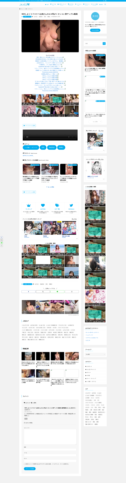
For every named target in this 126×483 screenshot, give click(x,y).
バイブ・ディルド (63, 327)
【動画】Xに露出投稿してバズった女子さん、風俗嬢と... (49, 61)
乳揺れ (43, 332)
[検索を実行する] (104, 43)
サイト (25, 458)
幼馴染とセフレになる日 (93, 176)
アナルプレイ (62, 325)
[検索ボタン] (105, 4)
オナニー (89, 372)
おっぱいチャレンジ (91, 369)
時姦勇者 (45, 236)
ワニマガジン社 (91, 177)
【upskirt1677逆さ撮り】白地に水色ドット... (49, 66)
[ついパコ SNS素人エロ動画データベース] (24, 4)
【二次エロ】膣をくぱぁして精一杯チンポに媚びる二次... (50, 81)
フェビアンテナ (89, 335)
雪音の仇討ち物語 (66, 236)
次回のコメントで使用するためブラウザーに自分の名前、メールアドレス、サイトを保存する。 (47, 464)
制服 (72, 332)
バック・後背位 (27, 330)
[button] (28, 291)
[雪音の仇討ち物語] (71, 228)
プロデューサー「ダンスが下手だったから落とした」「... (50, 85)
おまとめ (88, 340)
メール (25, 452)
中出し (30, 332)
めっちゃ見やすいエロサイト (92, 332)
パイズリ (36, 330)
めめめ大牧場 (45, 237)
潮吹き (58, 337)
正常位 (51, 337)
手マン (24, 337)
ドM (49, 327)
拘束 (31, 337)
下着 (24, 332)
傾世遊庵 (64, 237)
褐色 (74, 337)
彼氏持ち (67, 334)
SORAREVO (26, 237)
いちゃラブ (25, 325)
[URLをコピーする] (72, 291)
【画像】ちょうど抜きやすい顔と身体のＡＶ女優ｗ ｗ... (49, 70)
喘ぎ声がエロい (40, 334)
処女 (66, 332)
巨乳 (45, 16)
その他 (88, 375)
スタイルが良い (40, 327)
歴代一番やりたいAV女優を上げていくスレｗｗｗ (50, 57)
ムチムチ (66, 330)
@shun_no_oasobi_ (28, 155)
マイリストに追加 (30, 125)
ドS (54, 327)
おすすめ (35, 16)
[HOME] (33, 228)
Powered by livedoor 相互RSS (50, 72)
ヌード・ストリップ (91, 378)
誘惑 (24, 339)
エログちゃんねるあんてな (92, 337)
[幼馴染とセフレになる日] (97, 169)
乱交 (37, 332)
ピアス (51, 330)
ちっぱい (42, 325)
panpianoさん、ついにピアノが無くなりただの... (49, 62)
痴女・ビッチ (66, 337)
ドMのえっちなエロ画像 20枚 (49, 76)
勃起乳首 (40, 16)
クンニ (24, 327)
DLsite (74, 219)
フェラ (58, 330)
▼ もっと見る (50, 187)
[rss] (106, 1)
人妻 (50, 332)
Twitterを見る (95, 30)
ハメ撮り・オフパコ (27, 16)
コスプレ (31, 327)
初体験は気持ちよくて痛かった (49, 74)
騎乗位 (49, 16)
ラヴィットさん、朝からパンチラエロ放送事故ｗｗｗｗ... (50, 68)
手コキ (75, 334)
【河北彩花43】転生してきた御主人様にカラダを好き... (49, 59)
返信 (26, 418)
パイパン (44, 330)
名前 (25, 447)
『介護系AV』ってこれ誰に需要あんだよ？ (49, 64)
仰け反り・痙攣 (57, 332)
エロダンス (89, 366)
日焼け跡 (43, 337)
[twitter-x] (104, 1)
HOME (25, 236)
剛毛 (24, 334)
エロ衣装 (71, 325)
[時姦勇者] (52, 228)
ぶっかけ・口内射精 (51, 325)
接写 (37, 337)
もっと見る (95, 121)
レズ (73, 330)
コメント (26, 427)
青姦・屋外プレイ (32, 339)
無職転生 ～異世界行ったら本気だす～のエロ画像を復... (49, 83)
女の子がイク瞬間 (51, 334)
